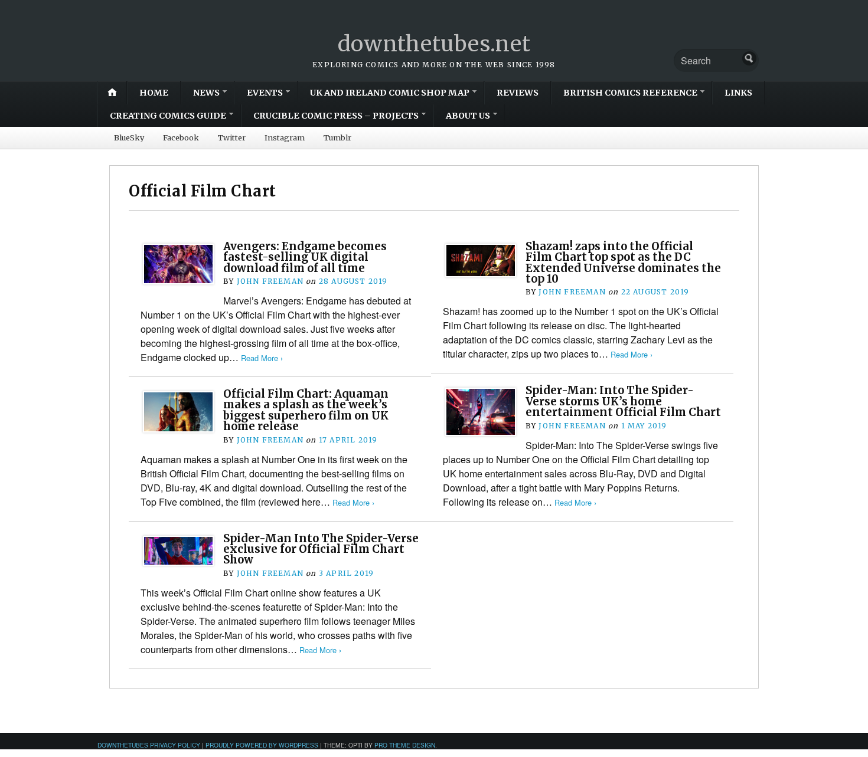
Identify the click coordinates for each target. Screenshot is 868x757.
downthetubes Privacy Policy (148, 744)
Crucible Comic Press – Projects (336, 115)
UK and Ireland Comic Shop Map (389, 92)
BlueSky (129, 137)
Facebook (181, 137)
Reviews (518, 92)
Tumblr (337, 137)
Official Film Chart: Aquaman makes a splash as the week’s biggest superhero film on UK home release (306, 410)
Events (265, 92)
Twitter (232, 137)
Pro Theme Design (404, 744)
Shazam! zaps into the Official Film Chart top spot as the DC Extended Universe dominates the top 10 (623, 263)
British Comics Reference (630, 92)
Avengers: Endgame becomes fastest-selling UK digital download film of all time (305, 257)
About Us (468, 115)
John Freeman (270, 281)
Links (738, 92)
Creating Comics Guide (168, 115)
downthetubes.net (434, 44)
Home (153, 92)
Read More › (262, 357)
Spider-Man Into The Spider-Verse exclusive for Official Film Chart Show (321, 549)
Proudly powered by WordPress (261, 744)
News (206, 92)
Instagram (285, 137)
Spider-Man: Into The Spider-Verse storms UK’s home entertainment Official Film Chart (623, 401)
